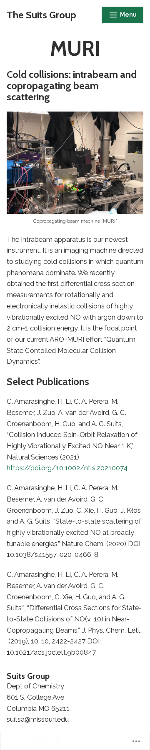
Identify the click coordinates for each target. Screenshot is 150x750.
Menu (123, 15)
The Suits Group (41, 15)
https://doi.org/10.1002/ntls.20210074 (67, 468)
